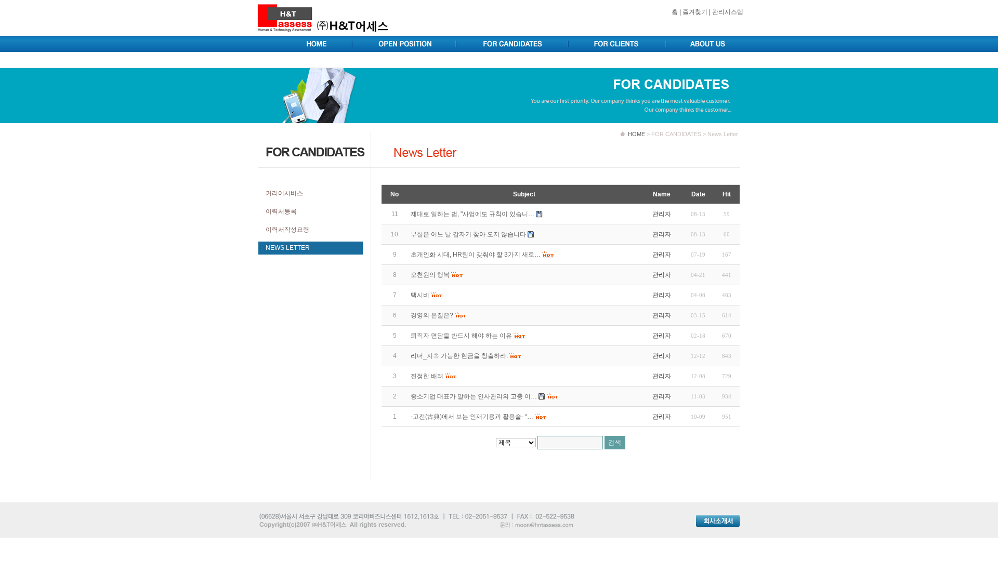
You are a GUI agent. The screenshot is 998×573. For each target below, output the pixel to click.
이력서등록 (281, 211)
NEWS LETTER (288, 247)
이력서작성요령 (287, 229)
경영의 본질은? (432, 315)
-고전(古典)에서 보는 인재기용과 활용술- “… (472, 416)
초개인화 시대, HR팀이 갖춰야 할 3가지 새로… (476, 254)
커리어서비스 (284, 193)
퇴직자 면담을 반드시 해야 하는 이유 (461, 335)
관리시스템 (727, 12)
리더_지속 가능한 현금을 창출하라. (459, 355)
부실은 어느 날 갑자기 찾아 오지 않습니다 (468, 234)
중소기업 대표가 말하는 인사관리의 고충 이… (474, 396)
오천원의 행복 (430, 274)
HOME (636, 134)
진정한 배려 (427, 376)
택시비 (420, 295)
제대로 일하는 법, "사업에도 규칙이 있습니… (472, 214)
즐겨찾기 (694, 12)
